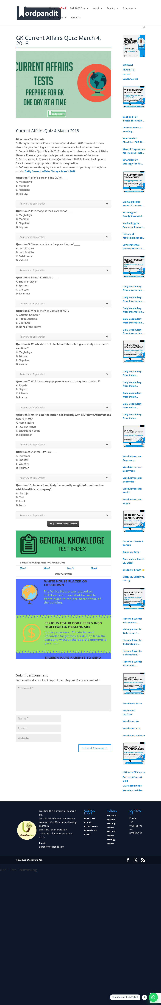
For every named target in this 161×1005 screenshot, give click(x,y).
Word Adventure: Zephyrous (132, 469)
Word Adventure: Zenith (132, 490)
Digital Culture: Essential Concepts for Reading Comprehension (133, 203)
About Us (75, 17)
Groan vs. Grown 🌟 (133, 569)
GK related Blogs (132, 785)
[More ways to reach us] (144, 997)
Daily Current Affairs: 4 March (63, 523)
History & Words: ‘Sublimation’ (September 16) (132, 653)
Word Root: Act (131, 728)
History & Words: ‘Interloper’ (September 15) (132, 663)
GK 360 (126, 74)
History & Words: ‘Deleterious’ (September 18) (132, 631)
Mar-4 (94, 568)
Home (52, 8)
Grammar (128, 8)
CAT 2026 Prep (78, 8)
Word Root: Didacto (134, 735)
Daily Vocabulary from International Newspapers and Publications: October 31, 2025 (133, 288)
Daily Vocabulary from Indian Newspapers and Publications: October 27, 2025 (132, 406)
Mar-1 (23, 568)
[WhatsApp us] (153, 997)
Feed (63, 8)
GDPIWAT (128, 64)
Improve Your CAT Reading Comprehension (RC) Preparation (133, 129)
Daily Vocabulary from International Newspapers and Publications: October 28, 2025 (133, 310)
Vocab (96, 8)
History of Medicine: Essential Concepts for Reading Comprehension (134, 236)
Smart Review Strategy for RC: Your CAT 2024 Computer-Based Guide (132, 162)
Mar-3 (70, 568)
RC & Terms (91, 826)
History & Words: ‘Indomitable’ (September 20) (132, 642)
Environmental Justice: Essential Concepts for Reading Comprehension (132, 247)
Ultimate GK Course (134, 772)
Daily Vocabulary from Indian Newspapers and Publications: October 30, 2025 (132, 384)
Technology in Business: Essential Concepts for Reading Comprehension (133, 225)
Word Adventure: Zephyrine (132, 479)
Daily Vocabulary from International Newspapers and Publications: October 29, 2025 (133, 331)
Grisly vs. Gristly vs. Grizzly (134, 578)
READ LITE (128, 69)
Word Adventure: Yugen (132, 501)
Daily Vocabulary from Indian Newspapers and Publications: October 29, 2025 (132, 416)
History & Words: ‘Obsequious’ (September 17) (132, 620)
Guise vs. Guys (131, 551)
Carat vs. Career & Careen (133, 543)
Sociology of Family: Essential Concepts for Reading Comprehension (132, 214)
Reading (111, 8)
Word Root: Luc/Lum (129, 712)
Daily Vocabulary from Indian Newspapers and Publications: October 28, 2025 (132, 395)
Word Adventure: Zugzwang (132, 458)
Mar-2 (47, 568)
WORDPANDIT (130, 79)
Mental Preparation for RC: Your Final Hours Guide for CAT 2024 (134, 151)
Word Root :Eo (131, 721)
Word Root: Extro (132, 703)
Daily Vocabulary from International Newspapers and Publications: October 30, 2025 (133, 299)
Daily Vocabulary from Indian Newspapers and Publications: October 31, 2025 (132, 373)
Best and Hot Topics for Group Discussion (132, 119)
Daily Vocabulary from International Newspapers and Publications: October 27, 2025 (133, 321)
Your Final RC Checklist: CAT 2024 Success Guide (134, 140)
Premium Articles (132, 790)
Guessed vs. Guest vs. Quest (133, 561)
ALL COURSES (56, 17)
